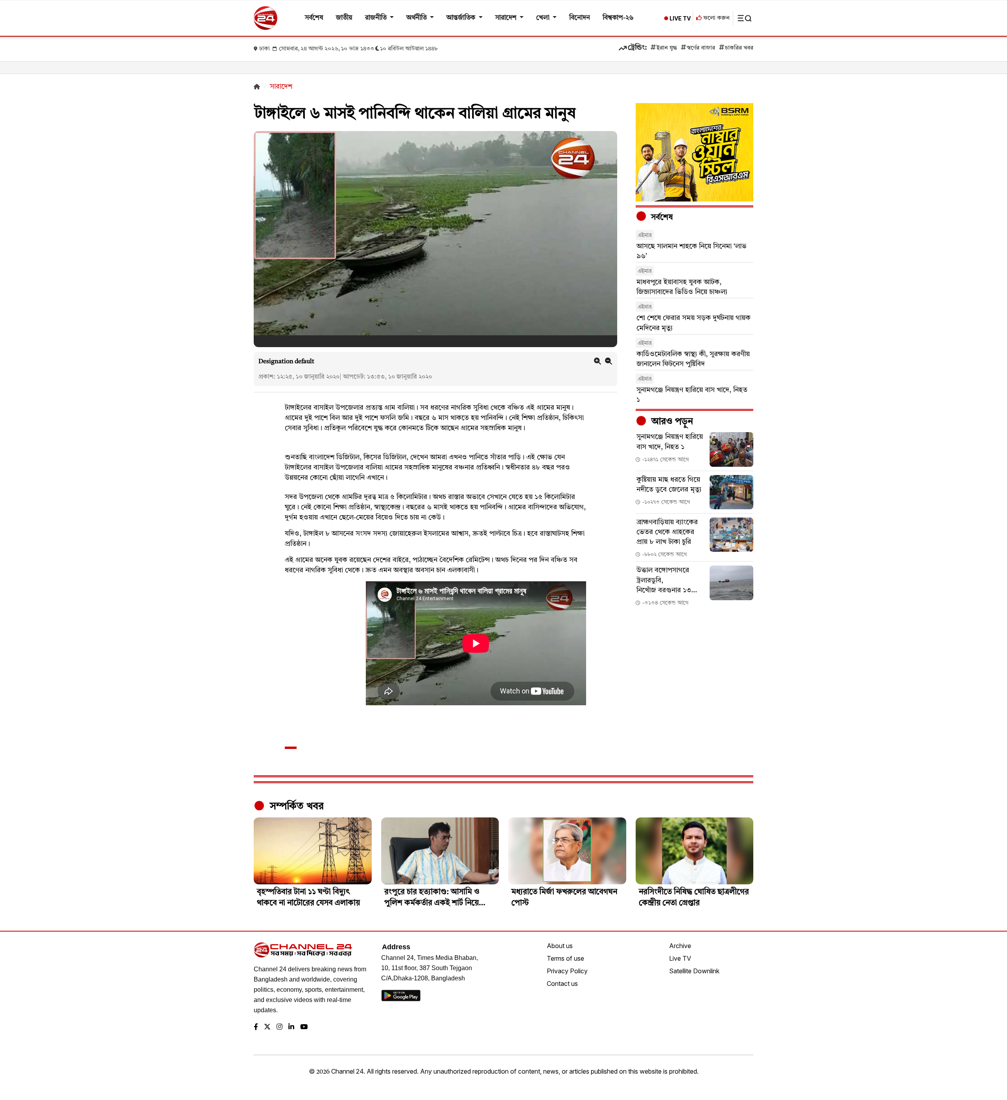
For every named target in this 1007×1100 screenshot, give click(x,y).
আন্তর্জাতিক (461, 18)
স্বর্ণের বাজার (701, 48)
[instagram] (279, 1027)
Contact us (562, 983)
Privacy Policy (567, 971)
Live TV (680, 958)
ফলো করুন (716, 18)
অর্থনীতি (417, 18)
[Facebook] (256, 1027)
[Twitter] (267, 1027)
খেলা (543, 18)
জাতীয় (344, 18)
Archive (680, 946)
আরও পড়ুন (671, 422)
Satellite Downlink (694, 971)
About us (560, 946)
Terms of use (565, 958)
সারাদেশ (506, 18)
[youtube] (304, 1027)
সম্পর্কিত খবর (295, 806)
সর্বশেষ (314, 18)
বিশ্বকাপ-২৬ (618, 18)
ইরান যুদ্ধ (667, 48)
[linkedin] (291, 1027)
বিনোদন (579, 18)
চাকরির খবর (739, 48)
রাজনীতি (376, 18)
